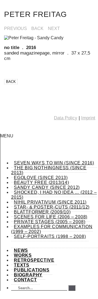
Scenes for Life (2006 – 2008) (50, 217)
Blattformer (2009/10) (42, 212)
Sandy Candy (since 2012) (47, 187)
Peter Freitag (35, 14)
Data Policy (65, 117)
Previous (15, 28)
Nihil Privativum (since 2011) (50, 202)
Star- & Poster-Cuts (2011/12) (52, 207)
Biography (28, 275)
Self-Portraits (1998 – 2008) (50, 236)
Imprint (88, 117)
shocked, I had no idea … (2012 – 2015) (54, 195)
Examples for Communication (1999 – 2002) (52, 229)
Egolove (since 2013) (41, 177)
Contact (25, 279)
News (21, 250)
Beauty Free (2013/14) (41, 182)
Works (23, 255)
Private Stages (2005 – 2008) (49, 221)
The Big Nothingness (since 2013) (49, 170)
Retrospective (34, 260)
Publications (32, 270)
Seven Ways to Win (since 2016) (54, 163)
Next (54, 28)
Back (37, 28)
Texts (21, 265)
